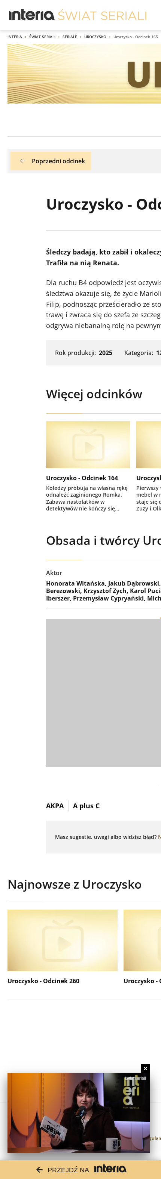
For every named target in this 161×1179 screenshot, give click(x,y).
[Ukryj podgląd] (145, 1068)
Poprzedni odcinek (58, 161)
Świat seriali (42, 36)
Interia (14, 36)
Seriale (70, 36)
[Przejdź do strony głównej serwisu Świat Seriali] (102, 15)
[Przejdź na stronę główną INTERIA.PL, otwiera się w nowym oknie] (32, 15)
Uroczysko (95, 36)
